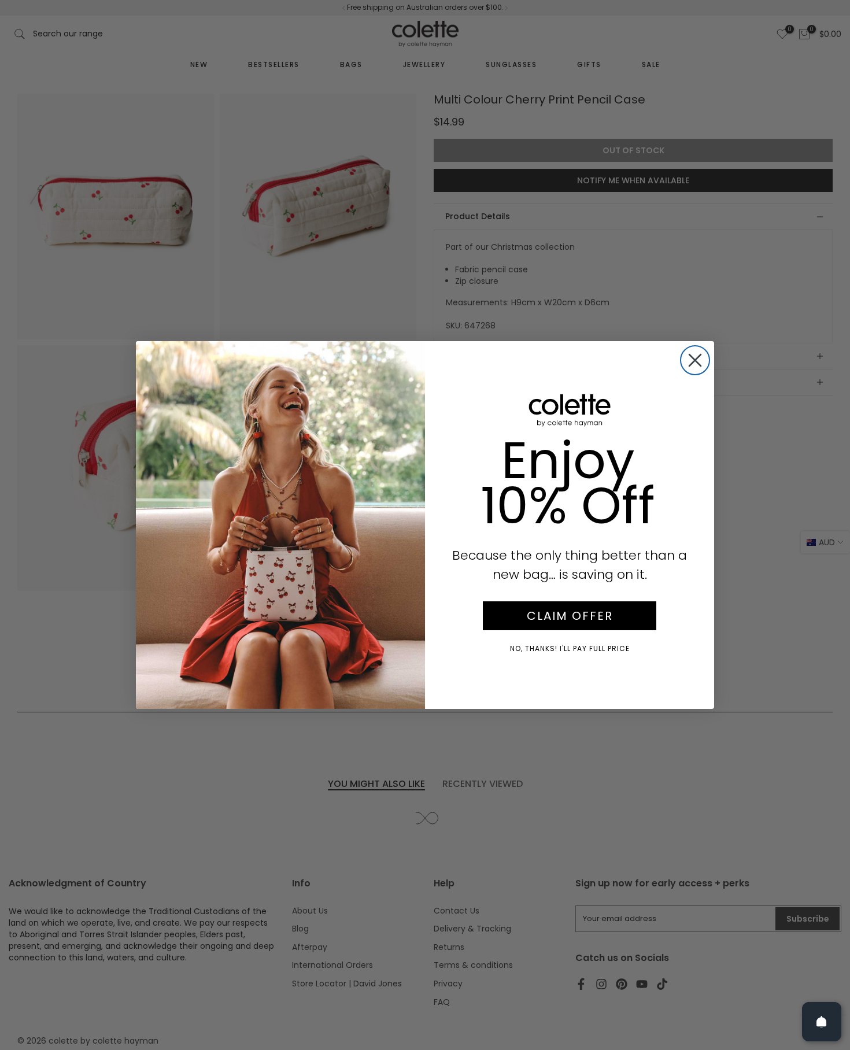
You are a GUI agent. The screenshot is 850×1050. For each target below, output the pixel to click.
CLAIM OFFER (570, 616)
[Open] (821, 1021)
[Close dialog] (695, 360)
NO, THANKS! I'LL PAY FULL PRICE (570, 648)
